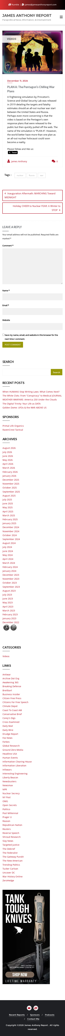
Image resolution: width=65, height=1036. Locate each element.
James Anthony (19, 161)
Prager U (7, 817)
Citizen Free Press (12, 698)
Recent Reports (17, 1015)
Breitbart (7, 690)
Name (6, 290)
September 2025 (11, 491)
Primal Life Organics (13, 425)
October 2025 (10, 487)
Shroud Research (12, 836)
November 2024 (11, 531)
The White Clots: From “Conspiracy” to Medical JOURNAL (32, 395)
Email (5, 305)
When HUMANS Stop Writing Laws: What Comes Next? (31, 391)
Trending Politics (11, 864)
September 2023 (11, 586)
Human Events (10, 757)
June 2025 (8, 503)
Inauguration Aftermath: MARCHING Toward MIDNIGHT (30, 195)
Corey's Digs (9, 718)
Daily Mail (8, 725)
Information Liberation (14, 765)
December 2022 (11, 622)
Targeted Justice (11, 844)
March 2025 (9, 515)
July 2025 (7, 499)
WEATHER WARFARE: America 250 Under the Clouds (30, 399)
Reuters (7, 829)
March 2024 (9, 562)
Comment (7, 245)
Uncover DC (9, 872)
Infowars (7, 769)
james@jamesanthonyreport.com (40, 4)
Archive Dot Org (11, 678)
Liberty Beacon (10, 777)
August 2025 (9, 495)
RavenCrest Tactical (13, 429)
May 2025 (8, 507)
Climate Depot (10, 706)
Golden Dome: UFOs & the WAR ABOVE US (25, 407)
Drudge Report (10, 733)
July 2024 (7, 547)
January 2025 (9, 523)
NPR (5, 789)
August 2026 (9, 447)
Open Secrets (10, 805)
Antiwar (7, 674)
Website (6, 320)
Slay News (8, 840)
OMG (5, 801)
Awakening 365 (10, 682)
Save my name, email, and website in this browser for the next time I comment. (31, 337)
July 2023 (7, 594)
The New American (13, 860)
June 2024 (8, 551)
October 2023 (10, 582)
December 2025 (11, 479)
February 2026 (10, 471)
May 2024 (8, 555)
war (41, 175)
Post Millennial (10, 813)
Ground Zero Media (13, 749)
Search (8, 362)
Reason (6, 821)
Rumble (15, 4)
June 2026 (8, 455)
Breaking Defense (12, 686)
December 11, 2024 (17, 80)
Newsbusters (9, 781)
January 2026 (9, 475)
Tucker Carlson (10, 868)
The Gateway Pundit (13, 856)
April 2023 (8, 606)
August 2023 (9, 590)
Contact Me (33, 1019)
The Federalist (10, 852)
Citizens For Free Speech (15, 702)
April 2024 (8, 558)
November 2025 (11, 483)
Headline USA (10, 753)
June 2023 (8, 598)
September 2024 (11, 539)
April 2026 (8, 463)
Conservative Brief (12, 714)
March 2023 (9, 610)
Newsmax (8, 785)
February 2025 (10, 519)
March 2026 (9, 467)
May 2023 (8, 602)
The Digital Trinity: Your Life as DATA (22, 403)
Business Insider (11, 694)
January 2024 (9, 570)
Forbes (6, 741)
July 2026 (7, 452)
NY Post (7, 797)
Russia (32, 175)
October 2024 (10, 535)
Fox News (7, 737)
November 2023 (11, 578)
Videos (6, 656)
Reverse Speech (11, 832)
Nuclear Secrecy (11, 793)
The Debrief (9, 848)
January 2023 (9, 618)
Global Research (11, 745)
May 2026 (8, 459)
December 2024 (11, 527)
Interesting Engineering (15, 773)
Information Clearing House (17, 761)
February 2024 (10, 566)
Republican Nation (12, 824)
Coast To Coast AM (12, 710)
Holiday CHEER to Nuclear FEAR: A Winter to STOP (36, 207)
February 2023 (10, 614)
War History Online (13, 876)
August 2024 (9, 543)
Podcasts (49, 1015)
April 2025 (8, 511)
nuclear (20, 175)
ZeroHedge (8, 880)
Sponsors (35, 1015)
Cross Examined (11, 721)
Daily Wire (8, 730)
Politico (6, 809)
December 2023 (11, 574)
